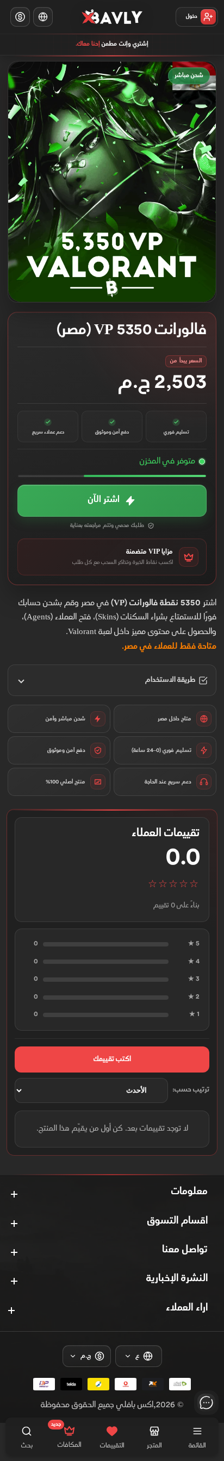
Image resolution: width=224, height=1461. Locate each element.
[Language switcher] (43, 17)
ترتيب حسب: (190, 1090)
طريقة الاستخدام (170, 680)
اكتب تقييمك (112, 1059)
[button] (112, 501)
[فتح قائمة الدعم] (206, 1402)
